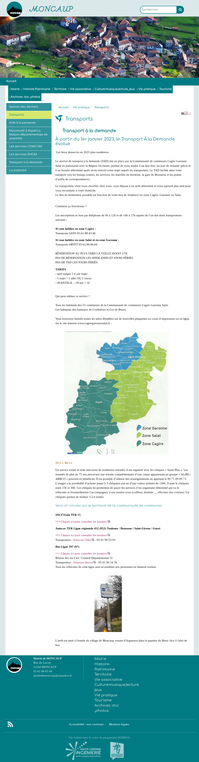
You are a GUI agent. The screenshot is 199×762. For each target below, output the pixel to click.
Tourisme (165, 89)
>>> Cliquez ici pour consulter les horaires (81, 553)
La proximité (17, 170)
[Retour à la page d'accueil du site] (21, 9)
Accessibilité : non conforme (86, 724)
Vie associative (80, 89)
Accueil (11, 81)
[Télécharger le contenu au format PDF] (186, 113)
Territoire (60, 89)
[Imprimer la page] (182, 113)
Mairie (15, 89)
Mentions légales (119, 724)
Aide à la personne (22, 122)
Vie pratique (147, 89)
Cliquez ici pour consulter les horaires (84, 521)
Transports (16, 114)
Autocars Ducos (83, 562)
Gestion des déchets (23, 106)
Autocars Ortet (82, 539)
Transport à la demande (26, 162)
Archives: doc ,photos (25, 96)
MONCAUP (51, 10)
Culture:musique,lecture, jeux (115, 89)
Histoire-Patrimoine (36, 89)
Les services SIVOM (23, 154)
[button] (189, 113)
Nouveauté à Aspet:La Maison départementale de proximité (28, 134)
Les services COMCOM (25, 146)
